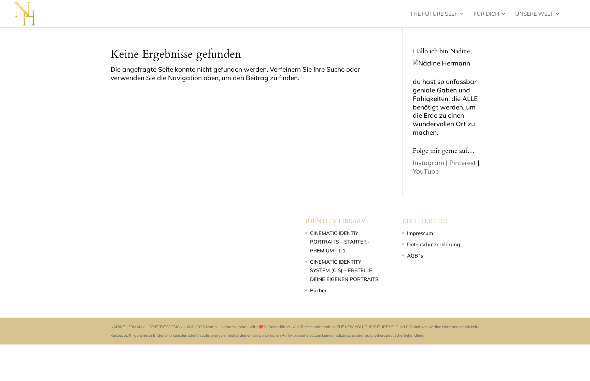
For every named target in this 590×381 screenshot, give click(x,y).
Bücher (318, 290)
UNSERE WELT (534, 14)
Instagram (428, 163)
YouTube (426, 171)
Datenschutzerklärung (433, 244)
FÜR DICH (486, 14)
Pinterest (462, 163)
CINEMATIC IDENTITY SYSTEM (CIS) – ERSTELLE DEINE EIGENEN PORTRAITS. (345, 270)
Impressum (420, 233)
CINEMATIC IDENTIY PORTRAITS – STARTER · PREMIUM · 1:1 (339, 242)
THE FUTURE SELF (434, 14)
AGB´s (415, 255)
